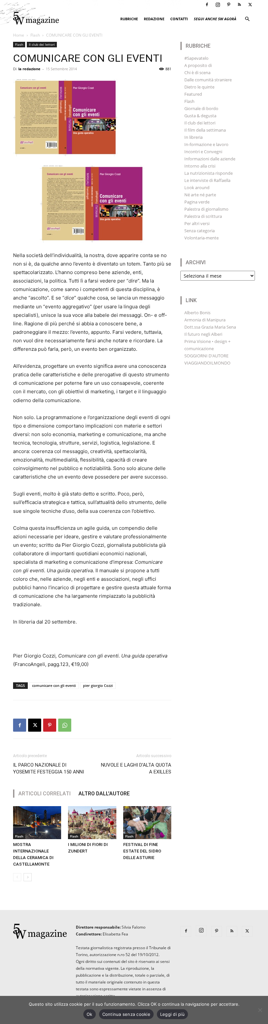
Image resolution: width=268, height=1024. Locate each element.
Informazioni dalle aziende (209, 159)
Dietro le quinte (199, 87)
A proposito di (198, 65)
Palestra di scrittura (203, 216)
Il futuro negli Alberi (203, 334)
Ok (89, 1014)
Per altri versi (196, 223)
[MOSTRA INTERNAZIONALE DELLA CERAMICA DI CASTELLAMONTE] (37, 822)
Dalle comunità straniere (208, 80)
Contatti (179, 18)
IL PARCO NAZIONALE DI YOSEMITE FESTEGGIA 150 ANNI (48, 768)
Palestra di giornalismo (206, 209)
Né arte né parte (200, 195)
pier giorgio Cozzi (98, 685)
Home (18, 35)
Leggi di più (172, 1014)
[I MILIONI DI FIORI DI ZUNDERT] (92, 822)
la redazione (29, 68)
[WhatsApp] (64, 725)
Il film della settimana (205, 130)
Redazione (154, 18)
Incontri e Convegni (203, 151)
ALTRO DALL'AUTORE (104, 793)
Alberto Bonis (197, 313)
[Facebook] (207, 4)
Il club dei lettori (42, 44)
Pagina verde (196, 202)
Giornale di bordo (201, 108)
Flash (35, 35)
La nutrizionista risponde (208, 173)
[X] (250, 4)
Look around (196, 187)
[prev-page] (17, 877)
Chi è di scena (197, 72)
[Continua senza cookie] (260, 1010)
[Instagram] (218, 4)
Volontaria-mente (201, 238)
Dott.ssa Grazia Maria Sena (210, 327)
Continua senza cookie (126, 1014)
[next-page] (28, 877)
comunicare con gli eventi (54, 685)
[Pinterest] (228, 4)
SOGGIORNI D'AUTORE (206, 356)
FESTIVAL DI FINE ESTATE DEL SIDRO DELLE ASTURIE (142, 851)
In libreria (193, 137)
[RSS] (239, 4)
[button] (247, 19)
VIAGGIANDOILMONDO (207, 363)
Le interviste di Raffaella (207, 180)
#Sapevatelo (196, 58)
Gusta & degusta (200, 116)
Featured (193, 94)
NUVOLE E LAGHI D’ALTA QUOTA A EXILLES (136, 768)
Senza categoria (199, 231)
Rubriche (129, 18)
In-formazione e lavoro (206, 144)
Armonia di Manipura (205, 320)
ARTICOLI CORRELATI (44, 793)
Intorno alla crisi (199, 166)
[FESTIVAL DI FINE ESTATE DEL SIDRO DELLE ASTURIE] (147, 822)
